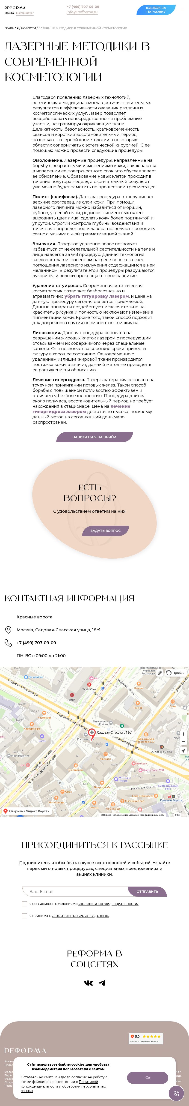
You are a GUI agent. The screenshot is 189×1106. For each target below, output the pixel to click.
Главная (12, 28)
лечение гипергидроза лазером (81, 409)
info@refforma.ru (82, 12)
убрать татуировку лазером (97, 296)
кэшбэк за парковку (156, 10)
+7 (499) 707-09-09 (83, 7)
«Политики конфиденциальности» (108, 904)
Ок (147, 1078)
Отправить (147, 892)
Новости (28, 28)
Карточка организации (148, 1052)
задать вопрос (106, 531)
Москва (9, 13)
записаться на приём (94, 437)
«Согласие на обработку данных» (80, 916)
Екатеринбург (25, 13)
